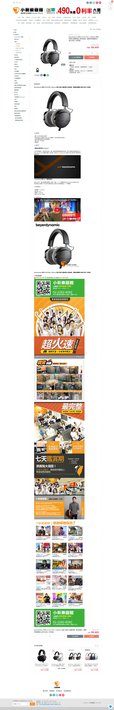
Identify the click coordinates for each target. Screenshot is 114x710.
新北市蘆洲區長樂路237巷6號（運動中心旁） (50, 704)
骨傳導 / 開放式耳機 (20, 48)
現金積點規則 (67, 691)
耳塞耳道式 (18, 43)
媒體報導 (51, 691)
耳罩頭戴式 (18, 46)
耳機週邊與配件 (19, 52)
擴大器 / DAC (18, 50)
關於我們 (45, 691)
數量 (70, 53)
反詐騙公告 (59, 691)
